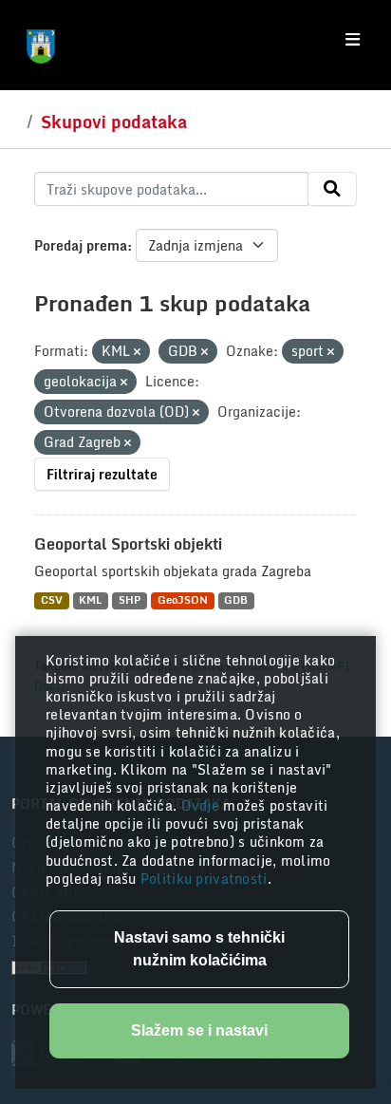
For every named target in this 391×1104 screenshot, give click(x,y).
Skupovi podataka (114, 121)
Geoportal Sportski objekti (128, 544)
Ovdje (202, 805)
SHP (129, 600)
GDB (236, 600)
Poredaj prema (80, 245)
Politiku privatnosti (204, 878)
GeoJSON (183, 600)
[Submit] (332, 189)
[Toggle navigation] (352, 40)
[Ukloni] (137, 352)
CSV (52, 600)
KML (90, 600)
